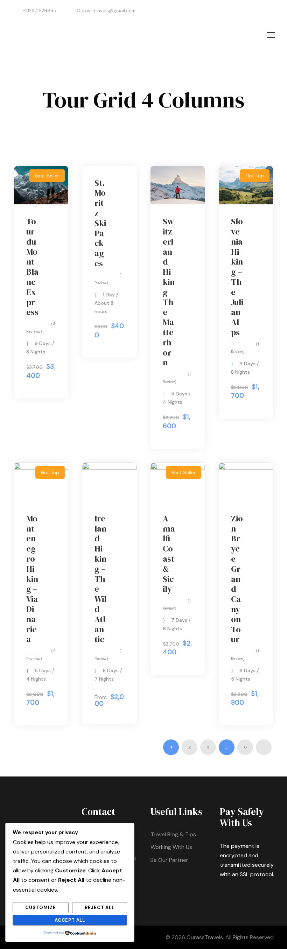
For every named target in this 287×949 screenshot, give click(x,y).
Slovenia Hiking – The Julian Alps (237, 277)
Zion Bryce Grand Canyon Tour (237, 579)
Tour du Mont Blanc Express (32, 267)
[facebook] (271, 11)
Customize (40, 908)
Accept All (70, 920)
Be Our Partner (169, 860)
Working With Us (171, 847)
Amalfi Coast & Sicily (169, 554)
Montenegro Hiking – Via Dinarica (32, 579)
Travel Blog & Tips (173, 834)
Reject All (99, 908)
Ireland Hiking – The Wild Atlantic (100, 579)
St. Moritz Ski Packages (100, 223)
